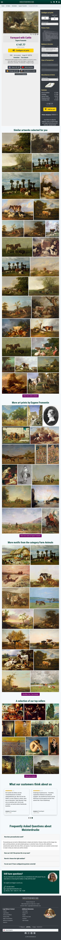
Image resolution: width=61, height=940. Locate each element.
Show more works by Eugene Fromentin (30, 535)
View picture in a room (29, 71)
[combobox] (49, 24)
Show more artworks (30, 776)
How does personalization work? (14, 837)
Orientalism (14, 6)
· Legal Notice (6, 913)
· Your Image (25, 911)
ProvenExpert (13, 811)
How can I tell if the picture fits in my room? (17, 853)
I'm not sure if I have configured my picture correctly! (20, 864)
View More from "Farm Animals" (30, 694)
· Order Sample (25, 920)
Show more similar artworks (30, 396)
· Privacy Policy (6, 916)
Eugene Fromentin (23, 6)
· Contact (5, 911)
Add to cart (50, 109)
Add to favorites (28, 67)
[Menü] (1, 2)
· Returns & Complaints (8, 920)
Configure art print (22, 50)
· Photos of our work (26, 916)
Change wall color (13, 71)
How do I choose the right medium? (14, 858)
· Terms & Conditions (7, 914)
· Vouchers (24, 918)
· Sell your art (25, 913)
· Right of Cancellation (7, 918)
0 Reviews (24, 74)
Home (3, 6)
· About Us (5, 922)
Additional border (44, 22)
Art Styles (8, 6)
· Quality (23, 914)
